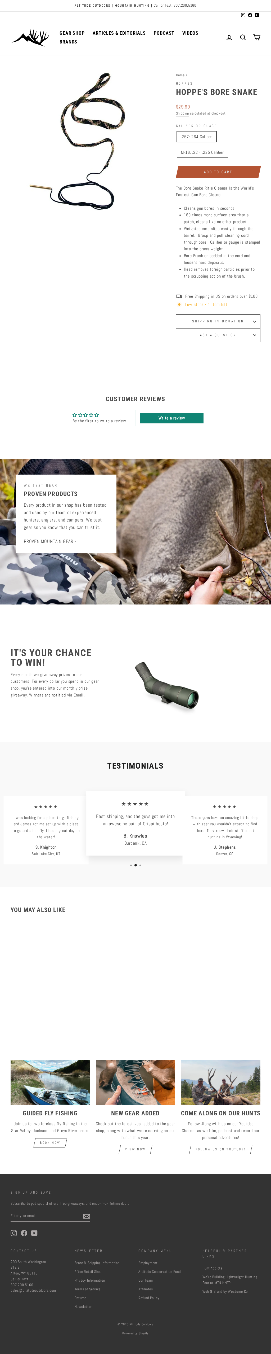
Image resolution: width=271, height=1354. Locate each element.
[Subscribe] (86, 1216)
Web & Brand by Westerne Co (225, 1291)
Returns (81, 1298)
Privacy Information (90, 1280)
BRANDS (68, 42)
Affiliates (145, 1289)
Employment (148, 1263)
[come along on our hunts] (220, 1082)
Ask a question (218, 335)
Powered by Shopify (135, 1333)
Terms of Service (88, 1289)
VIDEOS (190, 33)
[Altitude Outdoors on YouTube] (34, 1233)
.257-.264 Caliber (197, 136)
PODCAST (164, 33)
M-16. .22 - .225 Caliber (202, 152)
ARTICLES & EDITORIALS (119, 33)
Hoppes (184, 83)
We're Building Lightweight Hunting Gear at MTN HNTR (229, 1280)
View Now (135, 1149)
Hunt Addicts (212, 1268)
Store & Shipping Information (97, 1263)
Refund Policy (148, 1298)
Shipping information (218, 321)
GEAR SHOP (72, 33)
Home (180, 75)
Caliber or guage (197, 126)
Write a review (172, 418)
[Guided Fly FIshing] (50, 1082)
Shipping (182, 113)
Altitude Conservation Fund (159, 1271)
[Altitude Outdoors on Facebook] (24, 1233)
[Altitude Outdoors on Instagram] (14, 1233)
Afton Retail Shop (88, 1271)
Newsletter (83, 1306)
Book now (50, 1143)
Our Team (145, 1280)
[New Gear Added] (135, 1082)
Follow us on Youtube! (221, 1149)
